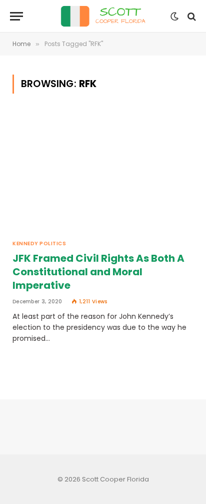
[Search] (191, 16)
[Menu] (16, 16)
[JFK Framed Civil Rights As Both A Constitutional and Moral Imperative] (103, 172)
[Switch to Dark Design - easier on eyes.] (174, 16)
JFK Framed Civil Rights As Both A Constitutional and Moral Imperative (98, 271)
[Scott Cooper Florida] (103, 16)
